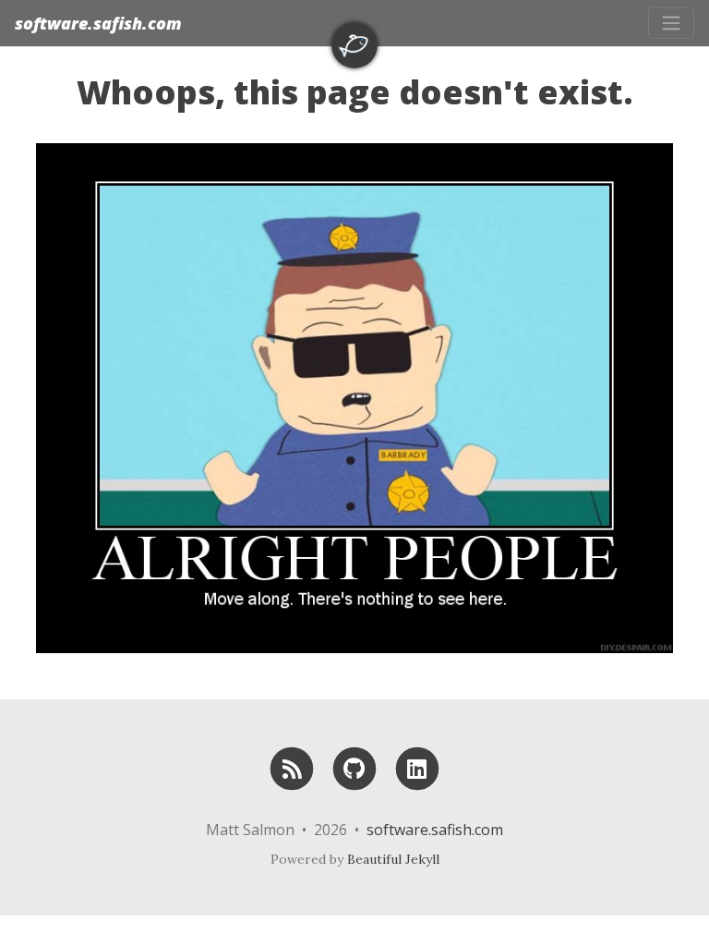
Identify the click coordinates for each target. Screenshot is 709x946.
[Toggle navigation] (671, 23)
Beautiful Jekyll (393, 859)
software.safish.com (98, 23)
